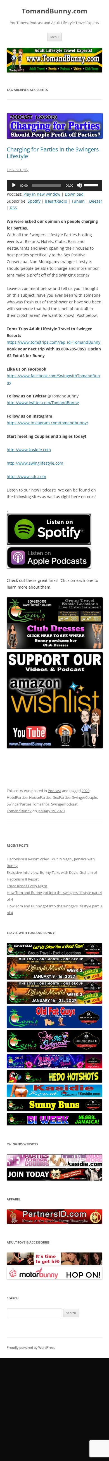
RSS (13, 207)
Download (74, 194)
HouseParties (40, 797)
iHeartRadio (56, 201)
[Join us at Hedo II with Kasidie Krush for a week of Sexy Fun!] (54, 1095)
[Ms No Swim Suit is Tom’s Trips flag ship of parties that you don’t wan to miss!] (54, 1050)
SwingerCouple (84, 797)
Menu (54, 37)
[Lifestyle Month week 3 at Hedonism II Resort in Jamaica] (54, 1002)
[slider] (91, 185)
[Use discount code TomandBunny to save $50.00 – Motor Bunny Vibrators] (54, 1277)
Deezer (95, 201)
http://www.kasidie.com (29, 449)
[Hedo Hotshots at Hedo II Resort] (54, 1081)
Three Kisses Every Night (27, 885)
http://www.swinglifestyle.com (35, 463)
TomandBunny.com (54, 11)
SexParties (61, 797)
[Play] (14, 185)
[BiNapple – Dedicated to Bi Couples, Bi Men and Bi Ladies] (54, 1066)
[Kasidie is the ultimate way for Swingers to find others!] (54, 1164)
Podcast (54, 790)
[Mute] (79, 185)
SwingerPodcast (64, 804)
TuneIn (78, 201)
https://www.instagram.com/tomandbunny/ (47, 422)
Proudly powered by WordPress (31, 1347)
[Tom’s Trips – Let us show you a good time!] (54, 953)
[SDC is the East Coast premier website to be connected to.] (54, 1179)
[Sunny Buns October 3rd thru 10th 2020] (54, 1109)
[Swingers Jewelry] (54, 1222)
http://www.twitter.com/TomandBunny (43, 402)
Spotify (34, 201)
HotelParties (17, 797)
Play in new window (41, 194)
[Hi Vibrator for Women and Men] (54, 1263)
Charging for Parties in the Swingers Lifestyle (53, 153)
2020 (85, 790)
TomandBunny (19, 810)
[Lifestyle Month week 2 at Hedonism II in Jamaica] (54, 978)
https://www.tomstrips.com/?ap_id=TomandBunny (53, 342)
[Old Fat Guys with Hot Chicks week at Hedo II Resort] (54, 1026)
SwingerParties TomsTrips (28, 804)
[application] (54, 185)
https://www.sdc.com (26, 476)
